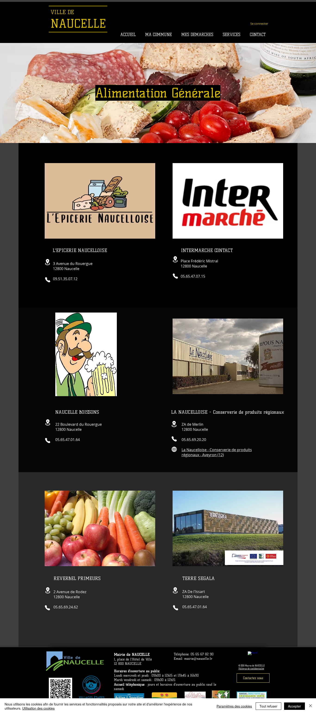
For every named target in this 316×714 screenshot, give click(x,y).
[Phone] (48, 280)
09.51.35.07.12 (65, 278)
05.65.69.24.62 (65, 607)
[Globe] (174, 449)
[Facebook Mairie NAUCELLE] (252, 656)
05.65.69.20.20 (194, 439)
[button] (158, 34)
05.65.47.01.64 (67, 439)
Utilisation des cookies (38, 708)
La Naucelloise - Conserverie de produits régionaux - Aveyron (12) (217, 452)
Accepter (294, 706)
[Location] (47, 262)
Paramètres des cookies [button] (234, 706)
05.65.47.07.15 (193, 276)
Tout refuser (268, 706)
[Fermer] (310, 706)
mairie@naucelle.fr (198, 659)
